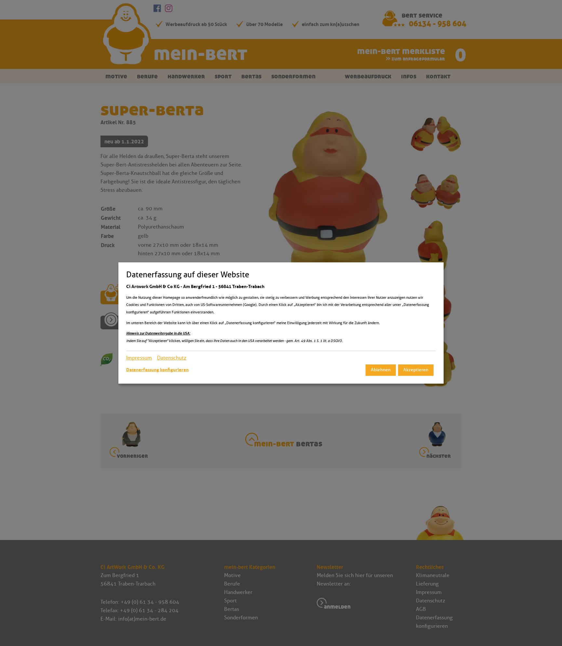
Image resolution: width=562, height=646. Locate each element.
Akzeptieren (415, 370)
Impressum (139, 358)
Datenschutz (171, 358)
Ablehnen (381, 370)
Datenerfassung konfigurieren (157, 370)
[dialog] (281, 323)
